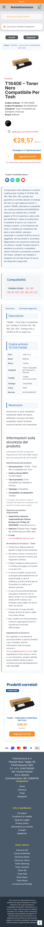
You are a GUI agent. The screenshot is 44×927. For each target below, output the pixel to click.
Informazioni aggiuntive (28, 308)
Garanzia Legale (22, 820)
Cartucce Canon (22, 860)
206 (26, 292)
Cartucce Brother (22, 853)
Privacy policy (22, 823)
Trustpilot (8, 78)
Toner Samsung (22, 863)
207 (31, 292)
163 (27, 288)
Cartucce (22, 789)
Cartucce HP (22, 850)
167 (12, 292)
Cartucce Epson (22, 857)
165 (31, 288)
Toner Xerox (22, 877)
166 (8, 292)
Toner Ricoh (22, 880)
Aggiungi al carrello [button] (22, 734)
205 (22, 292)
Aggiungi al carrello (27, 156)
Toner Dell (22, 874)
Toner (22, 793)
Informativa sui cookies (22, 826)
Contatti (22, 830)
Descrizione (10, 308)
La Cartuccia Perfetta (22, 884)
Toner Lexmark (22, 867)
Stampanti (22, 796)
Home (6, 45)
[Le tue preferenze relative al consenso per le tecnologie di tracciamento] (39, 922)
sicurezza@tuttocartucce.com (21, 538)
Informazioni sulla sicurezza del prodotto (23, 162)
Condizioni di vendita (22, 816)
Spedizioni (22, 833)
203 (17, 292)
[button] (7, 180)
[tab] (10, 309)
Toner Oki (22, 870)
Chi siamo (22, 813)
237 (35, 292)
